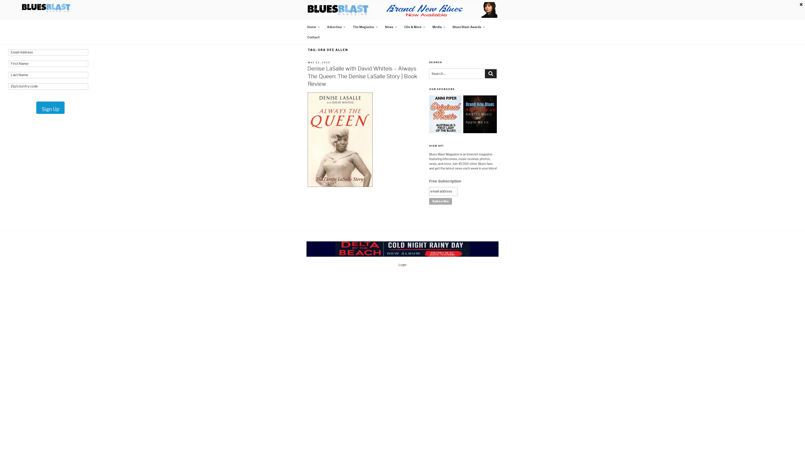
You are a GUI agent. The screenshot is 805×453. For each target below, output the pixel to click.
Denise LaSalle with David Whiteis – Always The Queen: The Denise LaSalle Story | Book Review (362, 76)
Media (437, 27)
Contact (313, 37)
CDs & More (413, 27)
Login (402, 265)
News (389, 27)
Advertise (334, 27)
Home (311, 27)
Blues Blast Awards (467, 27)
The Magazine (363, 27)
